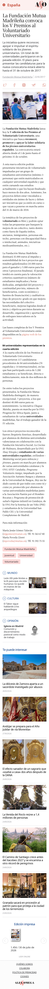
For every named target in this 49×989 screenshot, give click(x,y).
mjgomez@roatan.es (14, 533)
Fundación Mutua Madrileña (17, 76)
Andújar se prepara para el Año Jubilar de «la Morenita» (21, 727)
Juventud (9, 555)
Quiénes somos (24, 964)
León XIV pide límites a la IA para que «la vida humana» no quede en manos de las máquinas (15, 584)
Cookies (24, 976)
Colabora (24, 968)
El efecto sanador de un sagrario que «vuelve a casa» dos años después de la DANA (24, 772)
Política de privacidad (24, 972)
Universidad (26, 555)
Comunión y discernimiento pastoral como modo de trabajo (14, 633)
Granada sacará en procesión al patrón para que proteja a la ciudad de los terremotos (23, 906)
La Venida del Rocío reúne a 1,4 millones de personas (21, 816)
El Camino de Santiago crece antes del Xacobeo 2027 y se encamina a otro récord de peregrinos (23, 860)
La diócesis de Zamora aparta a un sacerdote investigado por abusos (23, 685)
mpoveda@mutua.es (14, 540)
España (13, 4)
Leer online (24, 956)
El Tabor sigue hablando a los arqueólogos (11, 606)
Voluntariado (11, 561)
